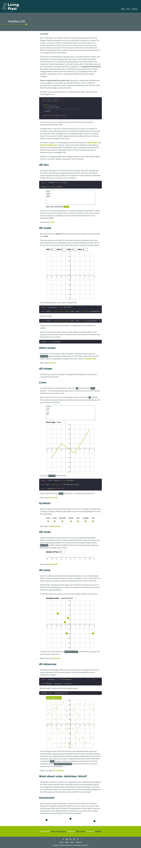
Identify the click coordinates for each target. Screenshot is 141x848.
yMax (80, 249)
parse (66, 207)
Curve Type (50, 422)
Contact (135, 9)
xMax (58, 249)
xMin (48, 249)
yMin (69, 249)
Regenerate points (54, 698)
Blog (123, 9)
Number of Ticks (52, 552)
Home (61, 842)
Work (128, 9)
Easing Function (52, 598)
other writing (81, 831)
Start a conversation (58, 831)
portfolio (98, 831)
